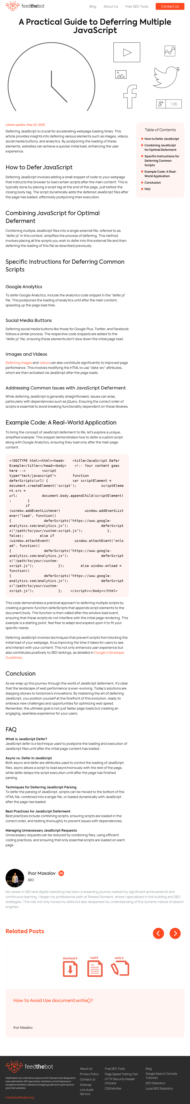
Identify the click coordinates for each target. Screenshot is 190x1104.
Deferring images (19, 362)
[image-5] (95, 965)
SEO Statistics (155, 1083)
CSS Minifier (113, 1088)
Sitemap (85, 1085)
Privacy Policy (89, 1074)
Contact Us (170, 6)
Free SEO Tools (136, 6)
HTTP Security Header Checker (120, 1081)
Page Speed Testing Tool (121, 1074)
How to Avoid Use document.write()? (53, 1000)
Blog (92, 6)
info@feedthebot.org (20, 1097)
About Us (111, 6)
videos (44, 362)
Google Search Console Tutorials (161, 1076)
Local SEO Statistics (159, 1088)
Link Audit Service (86, 1092)
